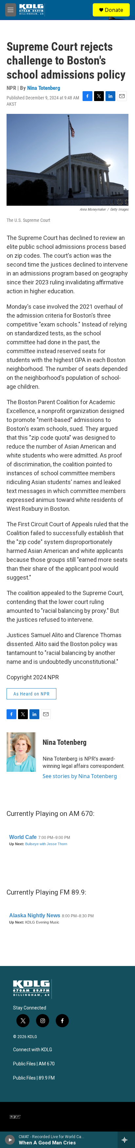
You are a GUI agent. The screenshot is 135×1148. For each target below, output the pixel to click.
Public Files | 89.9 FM (34, 1078)
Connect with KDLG (32, 1049)
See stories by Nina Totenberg (80, 776)
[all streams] (126, 1140)
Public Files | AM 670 (34, 1063)
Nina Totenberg (43, 88)
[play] (10, 1139)
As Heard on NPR (31, 693)
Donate (114, 10)
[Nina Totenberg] (21, 752)
